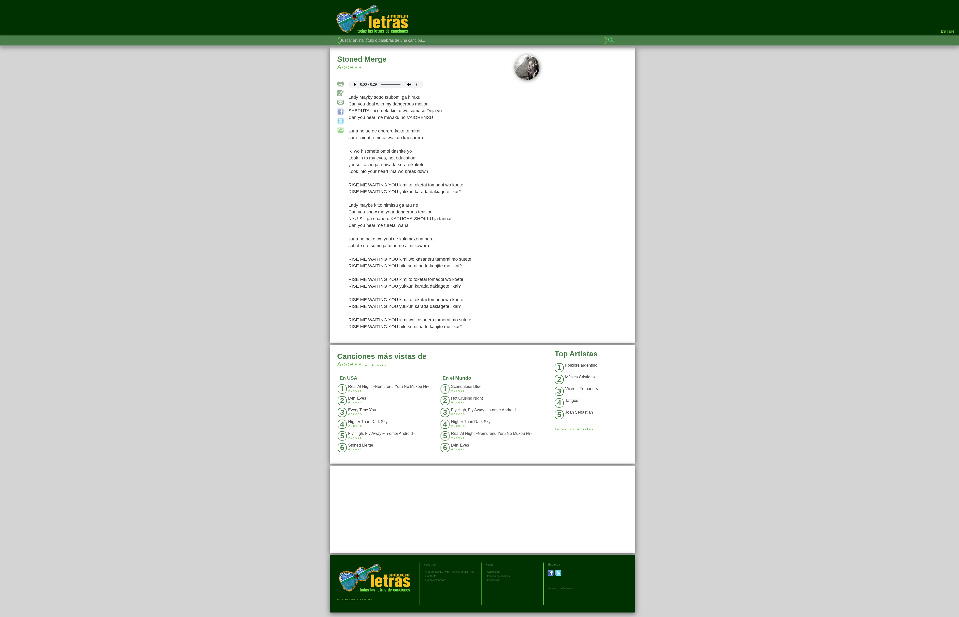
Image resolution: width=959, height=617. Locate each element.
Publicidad (493, 580)
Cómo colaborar (435, 580)
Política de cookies (498, 576)
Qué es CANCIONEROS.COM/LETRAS (449, 571)
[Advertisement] (591, 506)
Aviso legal (493, 571)
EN (951, 31)
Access (349, 66)
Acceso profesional (560, 588)
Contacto (430, 576)
